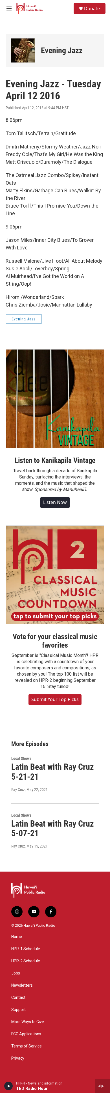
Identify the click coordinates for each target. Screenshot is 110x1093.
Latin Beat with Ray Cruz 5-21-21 (52, 772)
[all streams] (102, 1086)
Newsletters (22, 985)
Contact (18, 997)
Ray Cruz (18, 789)
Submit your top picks (55, 699)
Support (18, 1010)
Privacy (17, 1058)
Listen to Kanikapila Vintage (55, 460)
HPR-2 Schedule (25, 961)
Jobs (15, 973)
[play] (8, 1086)
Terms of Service (26, 1046)
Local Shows (21, 758)
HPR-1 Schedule (25, 949)
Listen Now (55, 502)
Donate (92, 8)
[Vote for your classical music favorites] (55, 575)
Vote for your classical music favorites (55, 640)
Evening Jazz (62, 50)
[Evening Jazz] (23, 50)
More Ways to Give (27, 1022)
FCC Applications (26, 1034)
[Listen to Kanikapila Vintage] (55, 399)
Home (16, 937)
